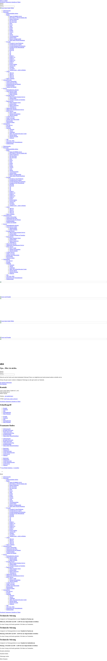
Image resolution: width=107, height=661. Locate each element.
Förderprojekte (10, 143)
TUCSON (12, 68)
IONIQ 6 (11, 58)
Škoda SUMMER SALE (15, 16)
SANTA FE (12, 65)
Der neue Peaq (13, 20)
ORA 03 (11, 73)
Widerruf (5, 455)
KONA (11, 63)
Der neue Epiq (13, 22)
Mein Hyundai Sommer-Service (17, 97)
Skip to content (3, 0)
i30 (10, 54)
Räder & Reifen (13, 94)
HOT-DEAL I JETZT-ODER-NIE (18, 17)
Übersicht (11, 129)
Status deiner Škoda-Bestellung (17, 40)
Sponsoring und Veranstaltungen (14, 142)
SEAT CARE (12, 112)
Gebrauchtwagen (7, 80)
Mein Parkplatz (7, 414)
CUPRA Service (10, 116)
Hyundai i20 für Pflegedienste (16, 47)
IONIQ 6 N (12, 60)
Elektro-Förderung (14, 19)
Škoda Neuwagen (7, 431)
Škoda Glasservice (14, 105)
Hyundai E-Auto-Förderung (16, 43)
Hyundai (8, 41)
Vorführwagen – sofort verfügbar (17, 70)
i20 (10, 53)
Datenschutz (6, 449)
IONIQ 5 (11, 56)
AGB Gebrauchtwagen (9, 452)
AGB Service (6, 454)
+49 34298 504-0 (8, 396)
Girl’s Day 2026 (10, 140)
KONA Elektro (13, 64)
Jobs (7, 139)
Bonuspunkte (9, 121)
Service (5, 88)
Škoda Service (9, 101)
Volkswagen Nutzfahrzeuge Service (15, 109)
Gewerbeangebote (13, 36)
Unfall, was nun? (10, 118)
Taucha (11, 130)
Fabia (10, 26)
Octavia (11, 32)
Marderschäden (13, 92)
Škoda (7, 15)
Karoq (11, 29)
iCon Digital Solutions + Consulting (10, 467)
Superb (11, 34)
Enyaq (11, 24)
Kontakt (8, 126)
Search (1, 3)
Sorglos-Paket (12, 37)
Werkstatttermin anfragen (12, 89)
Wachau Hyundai (13, 136)
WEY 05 (11, 77)
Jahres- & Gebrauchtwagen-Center (18, 133)
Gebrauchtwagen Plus (11, 82)
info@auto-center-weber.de (11, 399)
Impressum (6, 448)
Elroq (10, 23)
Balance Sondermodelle (15, 39)
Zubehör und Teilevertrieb (12, 119)
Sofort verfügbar (10, 78)
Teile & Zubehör (13, 115)
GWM (7, 71)
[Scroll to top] (2, 471)
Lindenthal (12, 132)
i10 (10, 51)
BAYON (11, 50)
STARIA (11, 67)
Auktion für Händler (11, 87)
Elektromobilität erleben (12, 13)
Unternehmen (6, 123)
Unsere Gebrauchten (11, 81)
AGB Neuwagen (7, 451)
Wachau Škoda (13, 135)
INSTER (11, 48)
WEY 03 (11, 75)
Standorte (8, 128)
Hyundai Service (10, 95)
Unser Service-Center (11, 91)
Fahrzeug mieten (10, 122)
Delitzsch (11, 138)
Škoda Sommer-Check (15, 102)
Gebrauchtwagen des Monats (13, 84)
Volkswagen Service (11, 108)
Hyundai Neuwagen (8, 430)
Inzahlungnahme (10, 85)
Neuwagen (6, 12)
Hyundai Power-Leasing (15, 44)
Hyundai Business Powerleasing (17, 46)
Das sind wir (9, 125)
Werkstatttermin (7, 412)
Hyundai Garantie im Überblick (17, 99)
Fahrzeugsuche (7, 10)
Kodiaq (11, 30)
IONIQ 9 (11, 61)
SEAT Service (9, 111)
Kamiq (11, 27)
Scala (10, 33)
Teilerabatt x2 (12, 106)
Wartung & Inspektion (14, 114)
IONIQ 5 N (12, 57)
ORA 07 (11, 74)
